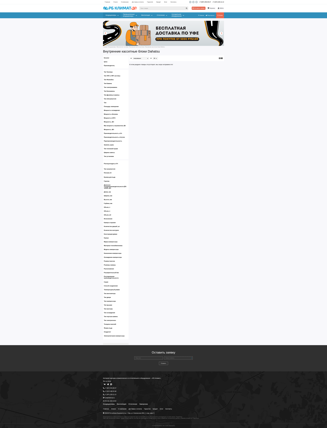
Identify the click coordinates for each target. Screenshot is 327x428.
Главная (107, 2)
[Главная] (120, 9)
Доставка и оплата (138, 2)
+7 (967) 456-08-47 (205, 2)
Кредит (158, 2)
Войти (222, 8)
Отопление (132, 404)
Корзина (212, 8)
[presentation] (105, 33)
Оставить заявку (199, 8)
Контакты (173, 2)
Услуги (115, 2)
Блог (165, 2)
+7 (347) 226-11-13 (218, 2)
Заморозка (143, 404)
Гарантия (150, 2)
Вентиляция (121, 404)
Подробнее (179, 416)
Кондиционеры (109, 404)
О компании (125, 2)
